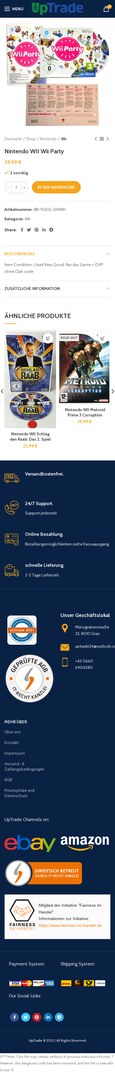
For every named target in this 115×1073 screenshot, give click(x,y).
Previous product (96, 139)
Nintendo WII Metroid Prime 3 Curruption (85, 412)
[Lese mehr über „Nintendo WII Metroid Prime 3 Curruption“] (102, 338)
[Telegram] (51, 230)
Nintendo (48, 138)
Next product (108, 139)
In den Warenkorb (56, 187)
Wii (63, 138)
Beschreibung (19, 253)
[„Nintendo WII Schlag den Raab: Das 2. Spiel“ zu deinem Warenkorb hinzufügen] (48, 338)
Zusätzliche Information (32, 288)
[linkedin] (43, 230)
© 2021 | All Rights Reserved (57, 1040)
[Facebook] (22, 230)
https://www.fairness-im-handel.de (70, 925)
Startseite (13, 138)
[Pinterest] (36, 230)
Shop (30, 138)
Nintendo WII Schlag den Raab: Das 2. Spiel (30, 436)
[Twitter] (29, 230)
